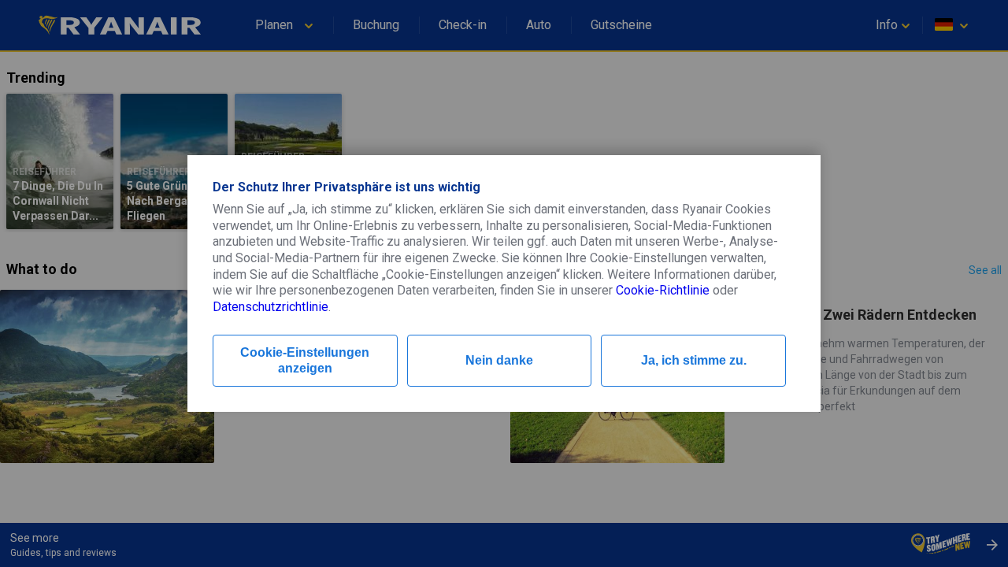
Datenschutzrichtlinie (270, 306)
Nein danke (499, 360)
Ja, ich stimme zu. (694, 360)
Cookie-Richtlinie (663, 290)
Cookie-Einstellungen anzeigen (304, 360)
